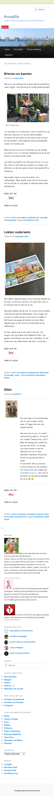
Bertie (6, 716)
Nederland (44, 372)
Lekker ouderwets (17, 232)
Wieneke (8, 743)
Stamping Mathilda (12, 734)
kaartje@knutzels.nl (28, 472)
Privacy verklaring (34, 49)
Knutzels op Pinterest (13, 702)
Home (7, 49)
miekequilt (14, 630)
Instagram (8, 705)
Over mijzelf (18, 49)
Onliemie (8, 728)
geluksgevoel (33, 217)
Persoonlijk (8, 375)
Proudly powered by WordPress (27, 790)
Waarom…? (9, 685)
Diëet (8, 389)
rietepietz (13, 636)
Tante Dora (9, 737)
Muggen (23, 636)
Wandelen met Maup (13, 740)
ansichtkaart (29, 220)
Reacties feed (10, 770)
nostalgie (43, 217)
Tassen (7, 682)
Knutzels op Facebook (14, 699)
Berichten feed (10, 767)
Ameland (30, 375)
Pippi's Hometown (12, 731)
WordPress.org (11, 773)
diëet (47, 516)
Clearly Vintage (11, 719)
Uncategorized (10, 220)
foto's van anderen (19, 217)
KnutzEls (11, 16)
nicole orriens (15, 642)
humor (14, 514)
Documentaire (27, 630)
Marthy (7, 725)
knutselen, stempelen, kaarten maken (33, 514)
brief (37, 220)
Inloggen (8, 764)
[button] (11, 409)
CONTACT (9, 55)
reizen (16, 375)
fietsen (7, 377)
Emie (6, 722)
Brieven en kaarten (18, 73)
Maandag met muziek (13, 688)
